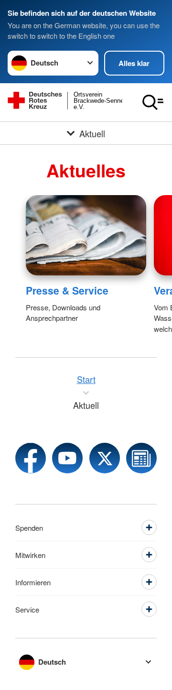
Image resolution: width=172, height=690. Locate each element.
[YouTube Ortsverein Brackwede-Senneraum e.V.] (67, 458)
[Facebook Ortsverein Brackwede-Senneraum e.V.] (30, 458)
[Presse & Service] (86, 235)
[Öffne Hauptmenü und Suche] (152, 102)
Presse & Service (67, 290)
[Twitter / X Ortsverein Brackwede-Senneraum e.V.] (104, 458)
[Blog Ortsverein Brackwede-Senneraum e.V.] (141, 458)
